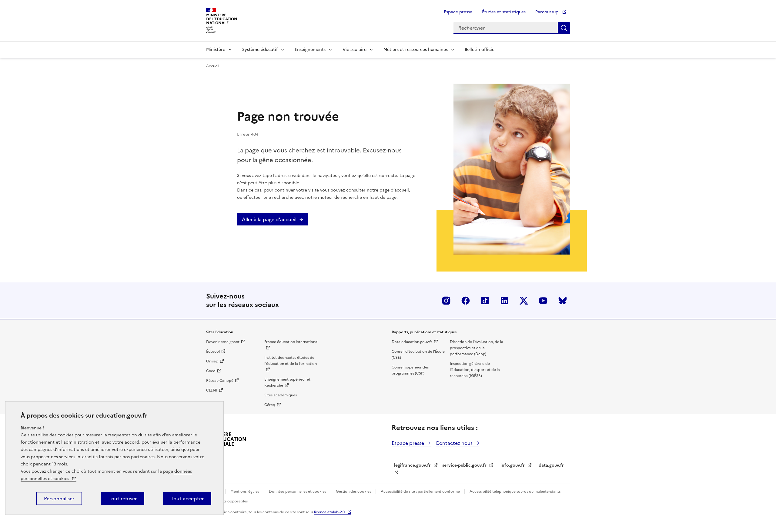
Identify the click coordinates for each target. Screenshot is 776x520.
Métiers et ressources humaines (415, 49)
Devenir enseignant (222, 342)
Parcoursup (547, 12)
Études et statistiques (504, 12)
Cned (211, 371)
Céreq (269, 405)
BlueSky (562, 300)
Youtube (543, 300)
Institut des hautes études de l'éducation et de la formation (290, 360)
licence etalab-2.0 (329, 512)
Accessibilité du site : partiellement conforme (421, 491)
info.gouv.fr (512, 465)
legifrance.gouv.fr (412, 465)
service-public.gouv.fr (464, 465)
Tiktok (485, 300)
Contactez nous (454, 443)
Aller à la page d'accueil (269, 219)
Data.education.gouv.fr (412, 342)
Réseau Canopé (219, 380)
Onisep (212, 361)
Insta (446, 300)
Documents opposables (227, 501)
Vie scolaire (354, 49)
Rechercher (564, 28)
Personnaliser (59, 498)
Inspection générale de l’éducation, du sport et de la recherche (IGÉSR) (475, 369)
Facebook (465, 300)
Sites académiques (280, 395)
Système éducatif (260, 49)
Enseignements (310, 49)
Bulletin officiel (480, 49)
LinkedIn (504, 300)
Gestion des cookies (354, 491)
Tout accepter (187, 498)
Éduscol (213, 351)
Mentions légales (245, 491)
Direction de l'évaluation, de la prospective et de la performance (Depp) (476, 348)
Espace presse (458, 12)
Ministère (215, 49)
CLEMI (211, 390)
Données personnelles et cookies (298, 491)
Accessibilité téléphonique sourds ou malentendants (515, 491)
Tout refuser (123, 498)
